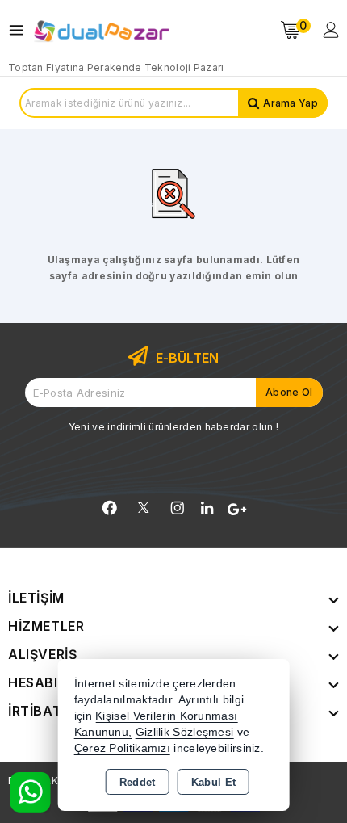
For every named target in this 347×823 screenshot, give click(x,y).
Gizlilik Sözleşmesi (185, 732)
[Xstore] (101, 30)
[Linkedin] (207, 508)
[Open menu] (20, 30)
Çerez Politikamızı (122, 748)
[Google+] (237, 509)
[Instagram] (177, 508)
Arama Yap (290, 103)
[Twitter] (143, 508)
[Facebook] (110, 508)
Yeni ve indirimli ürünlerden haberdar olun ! (173, 427)
